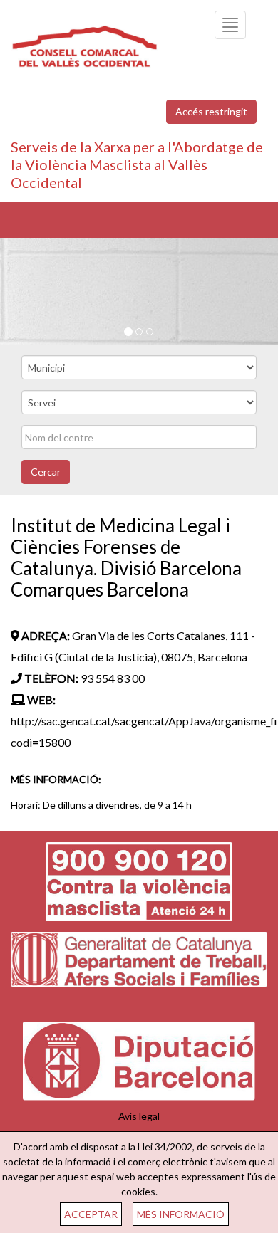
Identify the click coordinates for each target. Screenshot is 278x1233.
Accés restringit (211, 111)
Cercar (46, 472)
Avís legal (139, 1116)
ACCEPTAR (91, 1214)
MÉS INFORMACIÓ (181, 1214)
